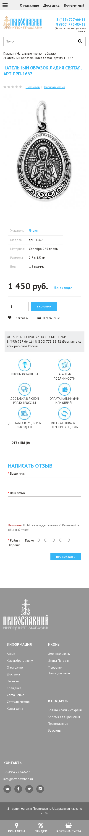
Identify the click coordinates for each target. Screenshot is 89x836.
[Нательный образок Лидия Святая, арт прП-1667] (44, 151)
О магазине (29, 5)
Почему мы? (74, 5)
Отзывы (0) (20, 443)
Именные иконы (59, 654)
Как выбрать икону (20, 661)
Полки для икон (59, 673)
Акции (11, 654)
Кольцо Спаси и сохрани (65, 710)
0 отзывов (33, 87)
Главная (8, 53)
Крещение (14, 688)
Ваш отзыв (17, 493)
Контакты (16, 831)
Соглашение (15, 695)
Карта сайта (15, 708)
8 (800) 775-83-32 (71, 24)
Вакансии (13, 681)
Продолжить (65, 556)
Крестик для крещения (64, 717)
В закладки (21, 318)
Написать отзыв (54, 87)
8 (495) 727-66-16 (71, 19)
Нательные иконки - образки (36, 53)
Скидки (40, 831)
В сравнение (51, 318)
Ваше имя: (17, 473)
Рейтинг (15, 540)
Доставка (51, 5)
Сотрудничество (18, 702)
